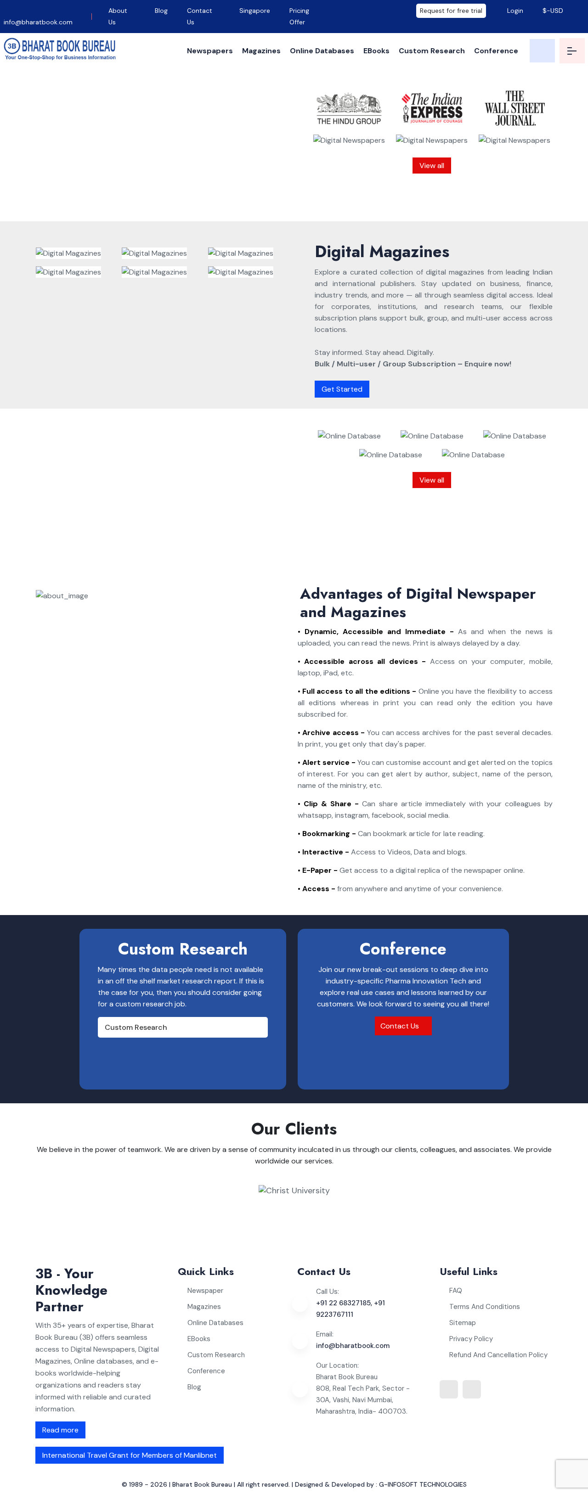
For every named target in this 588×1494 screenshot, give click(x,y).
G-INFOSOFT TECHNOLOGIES (423, 1484)
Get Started (342, 389)
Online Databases (322, 51)
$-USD (553, 10)
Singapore (254, 10)
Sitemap (462, 1322)
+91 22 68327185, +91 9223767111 (350, 1308)
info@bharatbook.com (38, 22)
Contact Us (199, 16)
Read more (60, 1430)
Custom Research (432, 51)
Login (514, 10)
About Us (117, 16)
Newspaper (205, 1290)
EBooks (376, 51)
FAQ (455, 1290)
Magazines (261, 51)
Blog (161, 10)
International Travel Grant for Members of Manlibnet (129, 1455)
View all (431, 165)
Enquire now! (209, 202)
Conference (496, 51)
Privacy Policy (471, 1338)
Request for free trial (451, 10)
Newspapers (210, 51)
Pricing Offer (299, 16)
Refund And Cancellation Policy (498, 1354)
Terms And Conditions (484, 1306)
